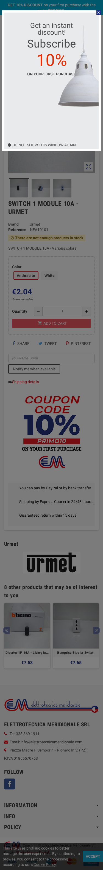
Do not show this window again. (44, 145)
